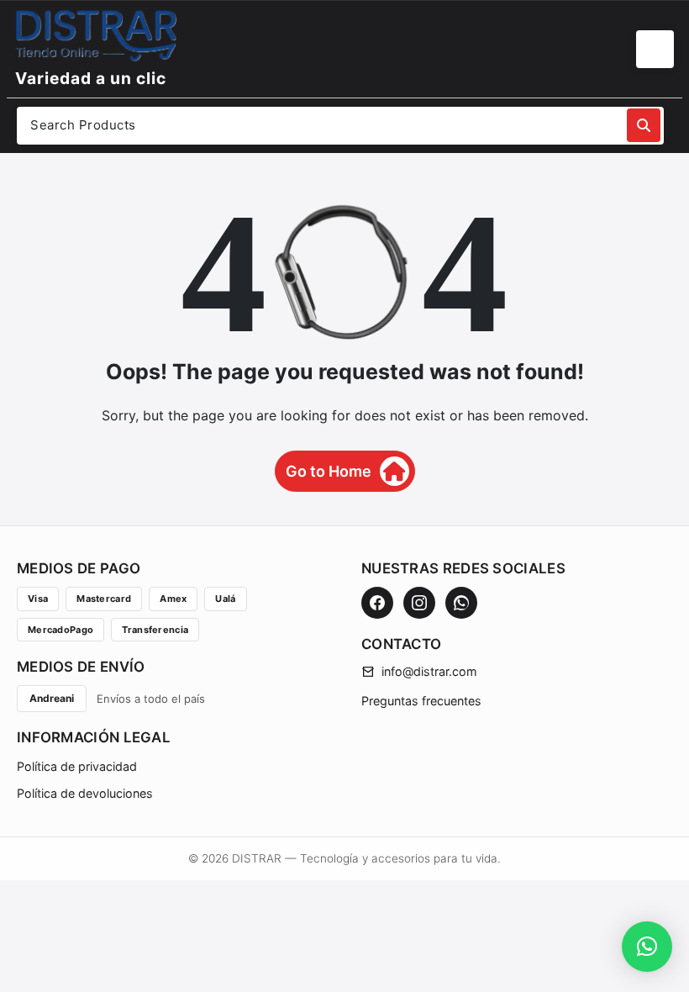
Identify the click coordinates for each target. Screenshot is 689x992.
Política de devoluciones (85, 793)
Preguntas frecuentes (421, 701)
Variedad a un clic (90, 78)
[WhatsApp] (461, 603)
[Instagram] (419, 603)
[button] (647, 946)
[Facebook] (377, 603)
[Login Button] (655, 49)
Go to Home (328, 471)
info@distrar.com (429, 671)
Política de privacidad (77, 766)
